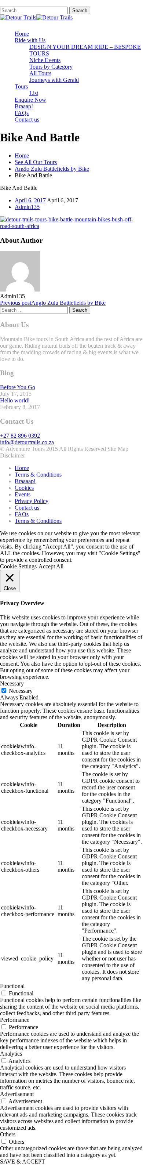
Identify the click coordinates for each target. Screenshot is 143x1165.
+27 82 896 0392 (20, 436)
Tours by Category (51, 67)
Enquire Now (30, 100)
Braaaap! (25, 481)
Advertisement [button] (17, 1094)
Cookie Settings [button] (18, 566)
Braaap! (24, 106)
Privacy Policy (31, 501)
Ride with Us (30, 40)
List (33, 93)
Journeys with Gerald (54, 80)
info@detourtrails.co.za (27, 442)
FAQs (22, 113)
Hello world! (15, 400)
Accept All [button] (50, 566)
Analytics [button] (11, 1053)
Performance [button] (14, 1020)
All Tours (40, 73)
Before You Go (17, 387)
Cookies (24, 488)
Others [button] (7, 1134)
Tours (21, 86)
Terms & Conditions (38, 474)
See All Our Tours (36, 162)
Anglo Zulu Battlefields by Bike (52, 169)
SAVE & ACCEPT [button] (22, 1161)
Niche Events (44, 60)
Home (22, 33)
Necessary (21, 691)
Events (22, 494)
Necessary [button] (12, 683)
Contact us (27, 119)
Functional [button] (12, 986)
